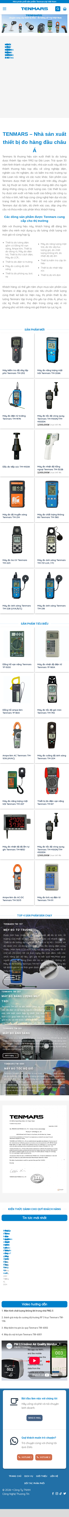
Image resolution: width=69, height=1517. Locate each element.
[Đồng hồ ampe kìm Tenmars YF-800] (17, 690)
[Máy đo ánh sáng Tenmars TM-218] (52, 585)
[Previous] (3, 78)
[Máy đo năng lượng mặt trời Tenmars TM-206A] (52, 350)
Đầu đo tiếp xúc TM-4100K (16, 466)
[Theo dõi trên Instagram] (57, 1493)
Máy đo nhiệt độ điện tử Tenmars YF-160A (49, 665)
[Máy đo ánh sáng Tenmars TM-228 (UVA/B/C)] (17, 585)
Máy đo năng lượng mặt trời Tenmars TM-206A (49, 371)
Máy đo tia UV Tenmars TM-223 (15, 561)
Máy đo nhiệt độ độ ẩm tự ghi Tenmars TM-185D (16, 848)
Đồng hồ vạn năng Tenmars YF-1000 (17, 665)
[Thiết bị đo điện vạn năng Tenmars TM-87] (52, 781)
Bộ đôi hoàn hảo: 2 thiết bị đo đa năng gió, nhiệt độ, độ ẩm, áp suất (5, 1251)
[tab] (27, 1310)
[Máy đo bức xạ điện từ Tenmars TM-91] (52, 877)
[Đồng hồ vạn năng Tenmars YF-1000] (17, 644)
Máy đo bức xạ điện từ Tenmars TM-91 (48, 898)
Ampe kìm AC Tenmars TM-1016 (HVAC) (17, 757)
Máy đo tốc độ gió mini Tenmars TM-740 (49, 711)
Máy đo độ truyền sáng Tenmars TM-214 (15, 516)
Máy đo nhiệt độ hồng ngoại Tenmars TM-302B (50, 468)
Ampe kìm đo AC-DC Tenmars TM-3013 (13, 898)
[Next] (12, 78)
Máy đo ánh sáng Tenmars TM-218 (51, 607)
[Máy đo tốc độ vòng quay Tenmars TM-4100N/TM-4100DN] (52, 395)
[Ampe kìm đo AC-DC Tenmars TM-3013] (17, 877)
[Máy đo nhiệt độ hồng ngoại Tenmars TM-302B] (52, 446)
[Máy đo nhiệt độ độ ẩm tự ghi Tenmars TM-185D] (17, 826)
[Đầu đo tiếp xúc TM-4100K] (17, 446)
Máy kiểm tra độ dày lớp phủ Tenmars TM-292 (15, 371)
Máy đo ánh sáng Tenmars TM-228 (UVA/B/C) (17, 607)
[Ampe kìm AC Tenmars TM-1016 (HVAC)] (17, 735)
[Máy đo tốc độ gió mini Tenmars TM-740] (52, 690)
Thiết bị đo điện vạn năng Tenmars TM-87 (50, 802)
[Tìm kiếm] (57, 8)
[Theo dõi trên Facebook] (53, 1493)
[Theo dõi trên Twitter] (64, 1493)
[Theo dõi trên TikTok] (60, 1493)
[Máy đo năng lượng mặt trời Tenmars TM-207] (17, 781)
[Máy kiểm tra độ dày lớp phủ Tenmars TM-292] (17, 350)
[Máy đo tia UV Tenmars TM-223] (17, 540)
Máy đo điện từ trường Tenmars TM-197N (14, 417)
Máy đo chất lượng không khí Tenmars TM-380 (50, 516)
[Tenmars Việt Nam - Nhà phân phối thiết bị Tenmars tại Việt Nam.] (34, 9)
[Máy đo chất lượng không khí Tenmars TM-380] (52, 494)
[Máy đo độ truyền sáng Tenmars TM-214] (17, 494)
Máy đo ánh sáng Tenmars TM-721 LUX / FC (51, 561)
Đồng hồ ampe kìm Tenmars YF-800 (13, 711)
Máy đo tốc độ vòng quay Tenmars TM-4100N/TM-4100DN (50, 418)
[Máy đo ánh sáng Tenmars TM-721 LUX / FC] (52, 540)
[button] (4, 9)
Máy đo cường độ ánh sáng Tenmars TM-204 (51, 757)
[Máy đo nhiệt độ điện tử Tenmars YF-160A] (52, 644)
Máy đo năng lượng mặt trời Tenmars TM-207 (15, 802)
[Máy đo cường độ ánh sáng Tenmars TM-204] (52, 735)
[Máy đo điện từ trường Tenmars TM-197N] (17, 395)
